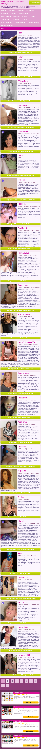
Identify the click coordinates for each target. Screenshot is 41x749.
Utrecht (24, 16)
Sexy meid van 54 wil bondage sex (20, 573)
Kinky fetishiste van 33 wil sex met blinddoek (20, 127)
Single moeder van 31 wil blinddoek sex (20, 417)
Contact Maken (35, 2)
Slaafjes (30, 717)
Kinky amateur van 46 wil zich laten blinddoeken (20, 199)
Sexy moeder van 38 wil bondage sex (20, 52)
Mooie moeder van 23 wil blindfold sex (20, 650)
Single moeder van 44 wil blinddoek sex (20, 623)
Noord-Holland (6, 16)
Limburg (13, 13)
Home (2, 28)
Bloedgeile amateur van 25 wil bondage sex (20, 175)
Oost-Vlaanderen (6, 22)
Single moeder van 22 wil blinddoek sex (20, 393)
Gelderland (30, 10)
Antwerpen (15, 19)
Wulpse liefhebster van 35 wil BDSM (20, 77)
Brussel (24, 19)
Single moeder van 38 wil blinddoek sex (20, 248)
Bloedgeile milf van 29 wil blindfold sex (20, 368)
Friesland (21, 10)
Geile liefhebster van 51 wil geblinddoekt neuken (21, 598)
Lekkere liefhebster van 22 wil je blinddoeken (20, 675)
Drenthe (3, 10)
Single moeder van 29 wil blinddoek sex (20, 517)
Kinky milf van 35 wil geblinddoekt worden (20, 549)
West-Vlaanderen (7, 25)
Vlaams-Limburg (33, 22)
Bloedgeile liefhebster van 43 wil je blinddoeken (20, 466)
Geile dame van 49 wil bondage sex (20, 338)
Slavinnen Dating (30, 702)
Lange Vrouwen (30, 731)
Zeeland (32, 16)
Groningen (4, 13)
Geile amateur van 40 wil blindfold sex (20, 442)
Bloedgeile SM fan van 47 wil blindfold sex (20, 224)
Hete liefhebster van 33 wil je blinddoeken (20, 101)
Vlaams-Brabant (20, 22)
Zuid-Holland (5, 19)
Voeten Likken (30, 745)
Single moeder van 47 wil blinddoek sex (20, 281)
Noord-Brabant (23, 13)
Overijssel (16, 16)
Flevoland (12, 10)
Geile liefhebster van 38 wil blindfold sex (20, 493)
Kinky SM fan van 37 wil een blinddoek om (20, 310)
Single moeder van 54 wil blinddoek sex (20, 151)
